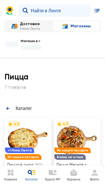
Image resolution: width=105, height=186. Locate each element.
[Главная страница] (9, 11)
